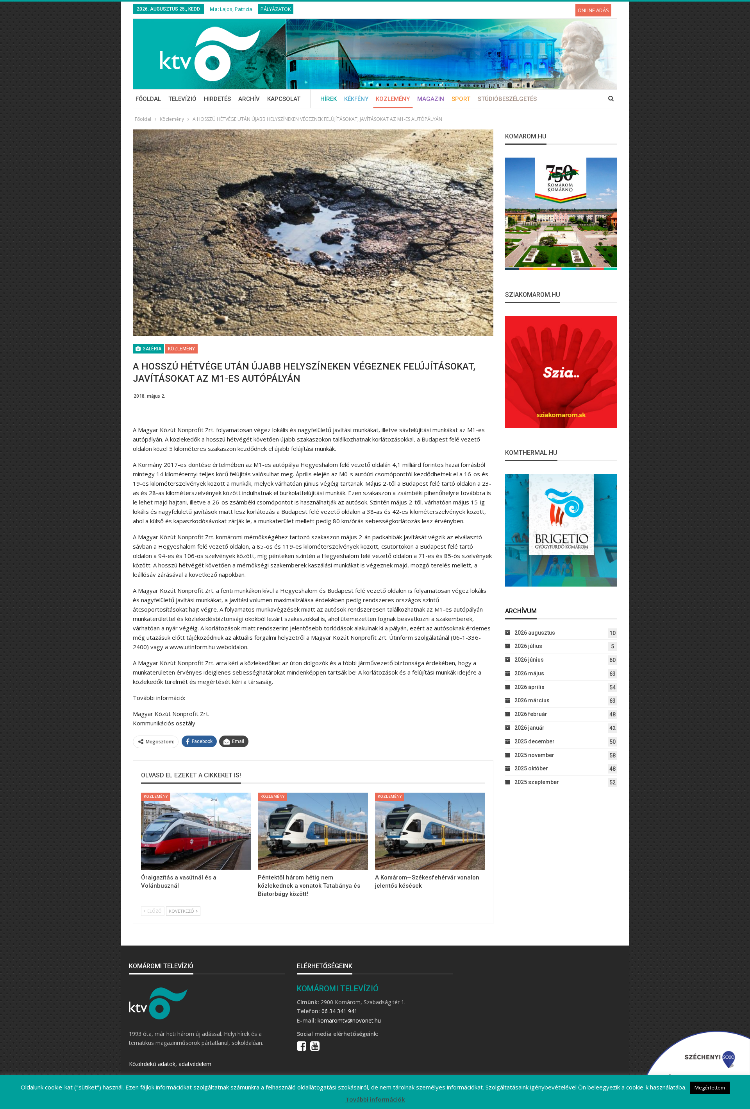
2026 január (529, 728)
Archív (249, 98)
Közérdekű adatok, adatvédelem (170, 1064)
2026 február (530, 714)
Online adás (593, 10)
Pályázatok (276, 9)
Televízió (182, 98)
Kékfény (356, 98)
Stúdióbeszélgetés (507, 98)
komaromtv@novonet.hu (349, 1020)
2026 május (529, 673)
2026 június (529, 660)
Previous (135, 233)
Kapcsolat (283, 98)
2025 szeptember (536, 782)
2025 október (531, 768)
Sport (461, 98)
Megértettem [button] (710, 1087)
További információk (375, 1099)
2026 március (532, 700)
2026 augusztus (534, 633)
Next (491, 233)
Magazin (430, 98)
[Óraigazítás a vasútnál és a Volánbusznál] (196, 831)
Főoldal (148, 98)
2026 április (529, 687)
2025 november (534, 755)
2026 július (528, 646)
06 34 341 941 (339, 1011)
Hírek (328, 98)
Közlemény (393, 98)
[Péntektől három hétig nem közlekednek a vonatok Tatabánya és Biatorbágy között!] (313, 831)
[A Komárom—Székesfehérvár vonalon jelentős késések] (430, 831)
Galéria (151, 349)
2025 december (534, 741)
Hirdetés (217, 98)
